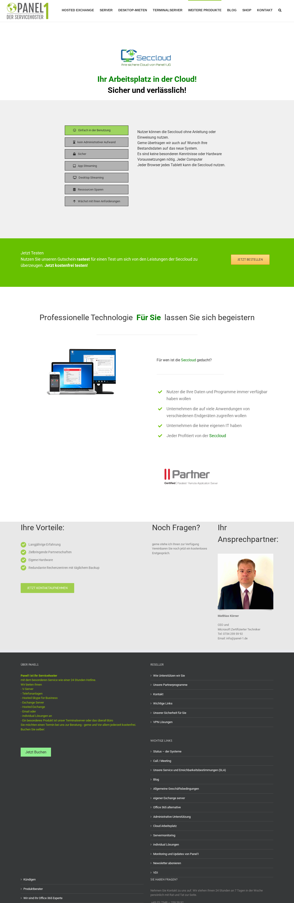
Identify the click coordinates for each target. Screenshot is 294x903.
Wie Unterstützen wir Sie (169, 675)
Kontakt (158, 694)
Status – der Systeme (167, 751)
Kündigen (29, 879)
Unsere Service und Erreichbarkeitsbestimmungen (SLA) (189, 770)
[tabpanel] (183, 166)
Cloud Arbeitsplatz (165, 826)
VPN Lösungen (162, 722)
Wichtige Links (162, 703)
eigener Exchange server (169, 798)
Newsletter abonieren (167, 863)
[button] (279, 9)
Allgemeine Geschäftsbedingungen (176, 788)
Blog (156, 779)
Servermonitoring (164, 835)
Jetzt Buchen (35, 752)
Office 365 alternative (167, 807)
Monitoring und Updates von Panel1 (176, 854)
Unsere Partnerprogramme (170, 685)
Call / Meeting (162, 761)
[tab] (96, 130)
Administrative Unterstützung (172, 816)
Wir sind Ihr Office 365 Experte (42, 898)
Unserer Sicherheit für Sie (169, 713)
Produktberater (33, 889)
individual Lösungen (166, 844)
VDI (155, 872)
